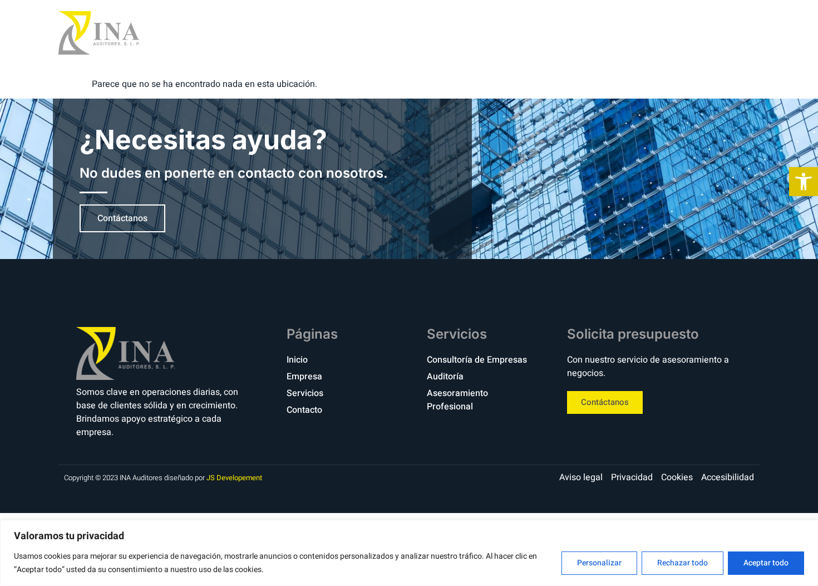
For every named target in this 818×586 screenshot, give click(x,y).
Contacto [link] (699, 33)
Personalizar (599, 563)
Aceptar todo (766, 563)
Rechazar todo (682, 563)
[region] (409, 553)
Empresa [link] (555, 33)
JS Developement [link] (234, 477)
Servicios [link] (625, 33)
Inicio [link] (496, 33)
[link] (803, 181)
